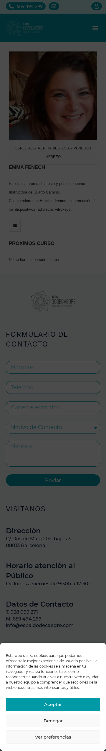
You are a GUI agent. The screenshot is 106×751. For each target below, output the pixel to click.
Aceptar (53, 704)
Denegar (53, 720)
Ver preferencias (53, 737)
